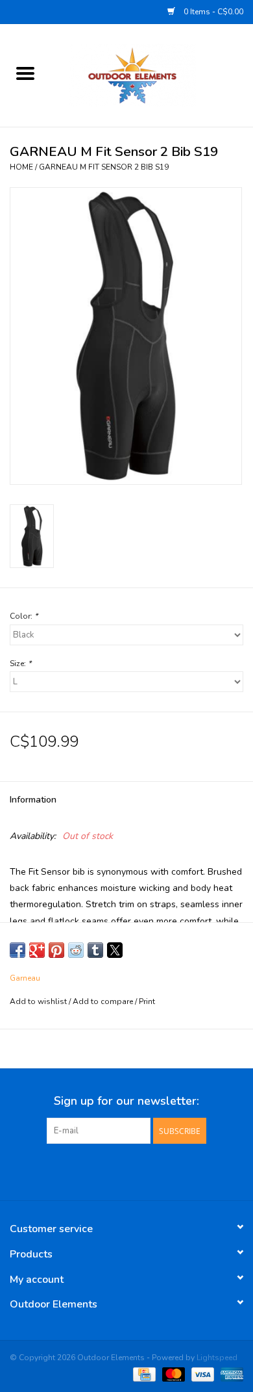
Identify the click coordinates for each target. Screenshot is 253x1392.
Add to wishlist (39, 1001)
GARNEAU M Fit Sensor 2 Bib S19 (104, 167)
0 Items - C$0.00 (212, 11)
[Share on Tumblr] (95, 950)
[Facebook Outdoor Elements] (103, 1170)
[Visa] (201, 1374)
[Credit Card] (142, 1374)
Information (33, 799)
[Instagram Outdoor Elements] (149, 1170)
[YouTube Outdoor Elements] (126, 1170)
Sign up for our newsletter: (126, 1101)
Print (147, 1001)
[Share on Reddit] (76, 950)
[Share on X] (115, 950)
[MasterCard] (172, 1374)
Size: (20, 663)
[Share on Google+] (37, 950)
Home (21, 167)
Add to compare (104, 1001)
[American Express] (229, 1374)
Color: (24, 616)
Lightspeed (217, 1357)
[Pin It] (56, 950)
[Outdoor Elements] (152, 74)
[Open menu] (25, 73)
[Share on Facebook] (17, 950)
